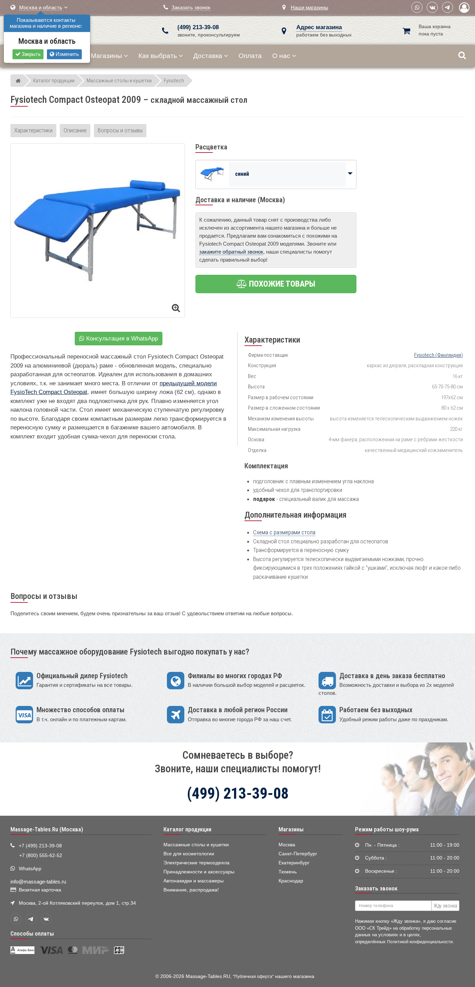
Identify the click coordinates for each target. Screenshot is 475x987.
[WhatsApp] (416, 7)
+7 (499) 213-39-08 (40, 845)
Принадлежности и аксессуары (198, 871)
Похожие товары (281, 284)
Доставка (207, 55)
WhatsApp (30, 868)
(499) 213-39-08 (198, 27)
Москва (287, 844)
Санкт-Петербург (298, 853)
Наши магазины (309, 7)
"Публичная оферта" (253, 976)
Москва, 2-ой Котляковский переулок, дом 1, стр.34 (77, 903)
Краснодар (291, 880)
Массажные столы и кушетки (196, 844)
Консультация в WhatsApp (121, 338)
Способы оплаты (32, 933)
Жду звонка (445, 905)
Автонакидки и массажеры (193, 880)
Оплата (250, 55)
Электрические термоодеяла (196, 862)
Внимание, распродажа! (191, 890)
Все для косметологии (188, 853)
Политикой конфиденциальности (420, 941)
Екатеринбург (294, 862)
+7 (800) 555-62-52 (40, 855)
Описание (75, 130)
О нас (281, 55)
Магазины (106, 55)
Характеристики (33, 130)
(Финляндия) (438, 355)
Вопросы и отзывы (120, 130)
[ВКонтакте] (432, 7)
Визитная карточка (40, 890)
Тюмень (288, 871)
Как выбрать (157, 55)
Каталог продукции (187, 829)
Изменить (66, 54)
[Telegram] (447, 7)
